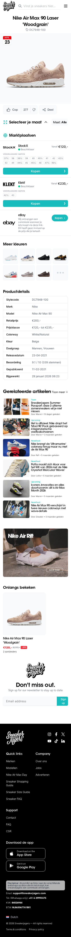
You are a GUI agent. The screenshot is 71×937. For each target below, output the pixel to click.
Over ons (41, 761)
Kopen (48, 171)
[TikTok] (56, 741)
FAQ (8, 824)
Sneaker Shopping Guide (17, 783)
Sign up (63, 701)
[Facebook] (56, 734)
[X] (63, 734)
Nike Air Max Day (16, 774)
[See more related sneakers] (60, 272)
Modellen (11, 767)
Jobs (38, 767)
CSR (8, 831)
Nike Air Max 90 (42, 313)
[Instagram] (49, 734)
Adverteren (42, 774)
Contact (11, 817)
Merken (10, 761)
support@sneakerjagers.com (29, 893)
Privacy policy (36, 929)
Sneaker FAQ (14, 798)
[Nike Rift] (35, 553)
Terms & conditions (16, 929)
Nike (35, 306)
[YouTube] (49, 741)
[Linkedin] (63, 741)
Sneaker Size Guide (18, 792)
